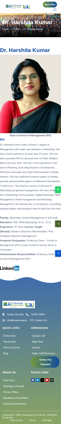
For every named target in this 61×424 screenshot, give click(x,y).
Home (5, 29)
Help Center (16, 420)
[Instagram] (52, 380)
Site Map (47, 420)
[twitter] (42, 380)
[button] (50, 4)
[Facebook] (33, 380)
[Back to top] (54, 412)
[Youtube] (47, 380)
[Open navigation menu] (53, 9)
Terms (32, 420)
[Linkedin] (38, 380)
